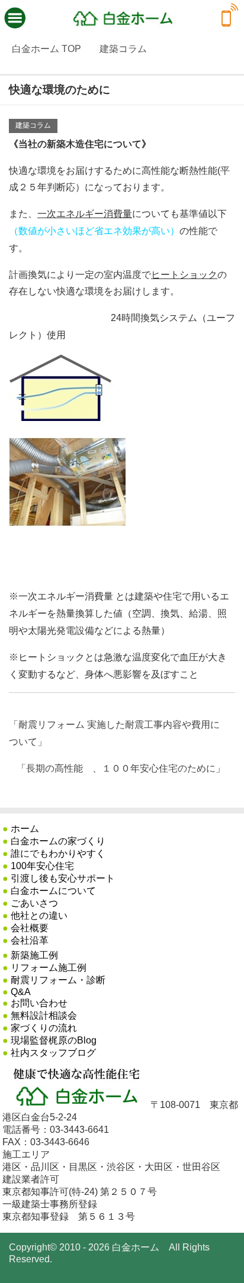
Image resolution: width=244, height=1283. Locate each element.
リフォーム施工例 (48, 968)
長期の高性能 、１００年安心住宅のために (121, 768)
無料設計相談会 (44, 1015)
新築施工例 (34, 955)
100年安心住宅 (42, 866)
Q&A (21, 992)
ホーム (25, 829)
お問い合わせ (39, 1003)
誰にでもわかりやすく (58, 853)
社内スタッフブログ (53, 1053)
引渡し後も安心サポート (63, 878)
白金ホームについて (53, 891)
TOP (46, 49)
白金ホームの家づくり (58, 841)
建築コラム (33, 125)
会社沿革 (30, 940)
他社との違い (39, 916)
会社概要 (30, 928)
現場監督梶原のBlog (54, 1040)
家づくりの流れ (44, 1028)
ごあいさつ (34, 903)
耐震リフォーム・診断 (58, 980)
